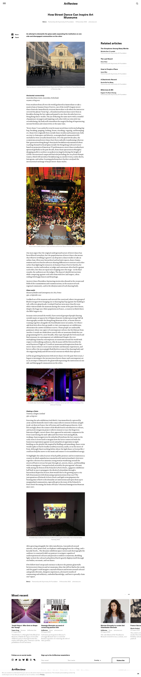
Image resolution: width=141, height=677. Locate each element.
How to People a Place (109, 69)
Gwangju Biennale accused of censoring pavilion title (52, 626)
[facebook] (27, 660)
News (51, 630)
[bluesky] (23, 660)
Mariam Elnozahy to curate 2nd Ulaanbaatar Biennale (113, 626)
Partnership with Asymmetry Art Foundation (61, 22)
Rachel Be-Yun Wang (107, 82)
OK (138, 674)
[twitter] (16, 660)
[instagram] (12, 660)
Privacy (42, 675)
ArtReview (44, 630)
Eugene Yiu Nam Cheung (108, 93)
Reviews (23, 630)
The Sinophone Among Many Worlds (115, 48)
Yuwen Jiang (15, 630)
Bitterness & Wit (107, 90)
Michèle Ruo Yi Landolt (108, 51)
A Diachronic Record (109, 79)
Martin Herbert (135, 628)
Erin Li (45, 22)
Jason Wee (104, 72)
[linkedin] (20, 660)
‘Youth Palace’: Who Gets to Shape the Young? (25, 626)
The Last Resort (107, 59)
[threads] (31, 660)
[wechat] (34, 660)
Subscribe (121, 660)
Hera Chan (104, 62)
